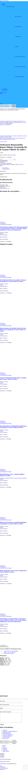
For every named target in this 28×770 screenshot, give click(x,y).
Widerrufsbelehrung (7, 733)
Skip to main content (4, 0)
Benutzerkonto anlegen (5, 761)
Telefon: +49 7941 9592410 (9, 652)
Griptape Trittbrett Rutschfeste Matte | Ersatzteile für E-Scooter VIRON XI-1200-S (13, 378)
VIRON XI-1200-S (19, 164)
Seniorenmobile (18, 26)
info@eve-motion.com (4, 188)
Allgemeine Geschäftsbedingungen (10, 731)
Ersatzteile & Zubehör (19, 76)
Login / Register (6, 751)
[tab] (5, 167)
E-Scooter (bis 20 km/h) (20, 56)
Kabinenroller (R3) (10, 6)
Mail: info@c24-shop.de (9, 653)
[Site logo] (8, 86)
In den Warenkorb (4, 160)
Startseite (2, 108)
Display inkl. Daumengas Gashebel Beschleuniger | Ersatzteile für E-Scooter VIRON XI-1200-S (13, 523)
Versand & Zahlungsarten (8, 734)
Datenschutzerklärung (7, 736)
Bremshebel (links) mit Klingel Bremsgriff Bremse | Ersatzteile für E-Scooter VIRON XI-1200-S (13, 426)
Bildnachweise (6, 738)
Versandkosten (13, 155)
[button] (3, 234)
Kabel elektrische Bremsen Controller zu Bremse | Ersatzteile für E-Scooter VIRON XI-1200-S (13, 280)
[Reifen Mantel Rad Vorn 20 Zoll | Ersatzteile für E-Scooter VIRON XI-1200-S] (14, 564)
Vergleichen (5, 750)
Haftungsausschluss (7, 732)
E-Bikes (16, 46)
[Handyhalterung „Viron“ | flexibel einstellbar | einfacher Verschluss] (14, 468)
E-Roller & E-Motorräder (20, 66)
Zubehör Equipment (22, 478)
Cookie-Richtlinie (6, 737)
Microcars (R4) (18, 16)
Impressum (5, 730)
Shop (6, 108)
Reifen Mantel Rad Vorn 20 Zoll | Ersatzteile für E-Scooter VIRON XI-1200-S (13, 571)
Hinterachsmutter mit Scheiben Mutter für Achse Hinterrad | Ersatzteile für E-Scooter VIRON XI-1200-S (13, 330)
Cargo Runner (18, 36)
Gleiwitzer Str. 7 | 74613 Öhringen (11, 651)
